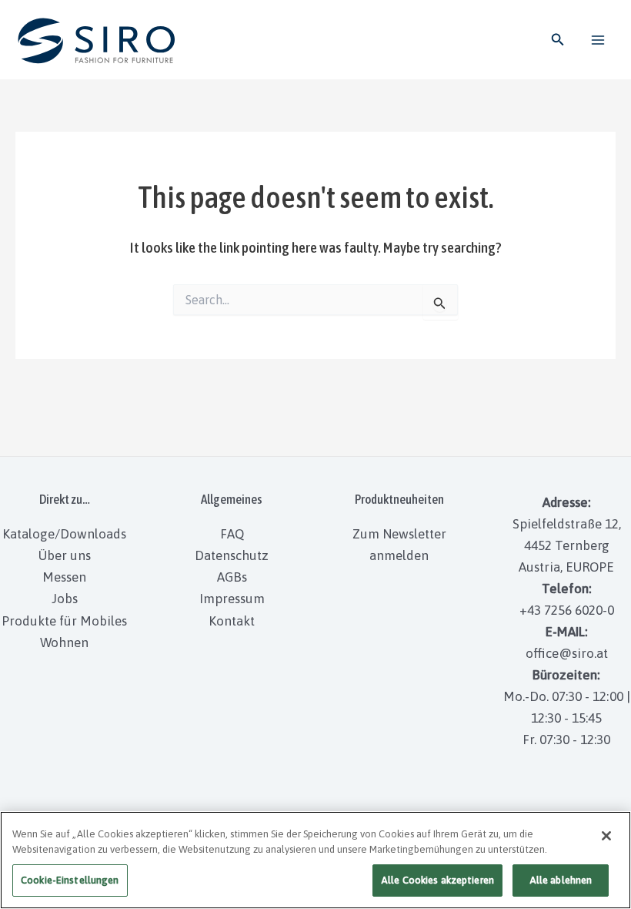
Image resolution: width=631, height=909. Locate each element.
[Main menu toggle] (598, 40)
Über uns (64, 555)
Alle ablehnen (561, 880)
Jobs (65, 598)
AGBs (232, 577)
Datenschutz (232, 555)
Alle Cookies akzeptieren (437, 880)
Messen (64, 577)
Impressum (232, 598)
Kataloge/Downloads (64, 534)
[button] (558, 39)
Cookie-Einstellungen (70, 880)
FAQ (232, 534)
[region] (315, 860)
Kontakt (232, 621)
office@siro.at (567, 653)
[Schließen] (606, 836)
